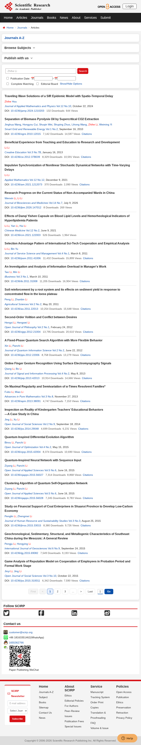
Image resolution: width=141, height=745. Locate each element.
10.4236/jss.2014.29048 (25, 428)
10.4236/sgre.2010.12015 (26, 133)
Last (90, 591)
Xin (8, 345)
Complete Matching (22, 83)
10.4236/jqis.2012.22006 (25, 354)
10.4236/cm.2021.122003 (26, 235)
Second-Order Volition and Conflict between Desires (41, 317)
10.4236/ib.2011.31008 (24, 281)
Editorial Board (49, 83)
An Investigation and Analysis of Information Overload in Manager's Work (55, 266)
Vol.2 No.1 (43, 327)
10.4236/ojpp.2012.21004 (26, 331)
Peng (9, 299)
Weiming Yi (105, 124)
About (76, 17)
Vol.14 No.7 (55, 202)
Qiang (9, 368)
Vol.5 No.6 (50, 470)
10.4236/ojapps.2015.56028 (27, 498)
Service (96, 686)
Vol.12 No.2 (32, 230)
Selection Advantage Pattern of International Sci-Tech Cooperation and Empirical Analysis (67, 243)
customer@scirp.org (20, 632)
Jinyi (8, 571)
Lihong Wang (79, 124)
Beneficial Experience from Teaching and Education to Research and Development (62, 142)
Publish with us (17, 58)
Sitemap (43, 707)
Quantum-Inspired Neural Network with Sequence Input (43, 460)
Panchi (17, 345)
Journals (37, 17)
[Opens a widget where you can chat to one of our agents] (127, 738)
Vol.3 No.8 (47, 396)
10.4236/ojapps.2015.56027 (27, 474)
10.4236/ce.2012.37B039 (25, 156)
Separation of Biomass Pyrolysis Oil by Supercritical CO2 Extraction (52, 119)
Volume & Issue (100, 728)
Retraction (122, 712)
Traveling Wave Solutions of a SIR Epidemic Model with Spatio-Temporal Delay (59, 96)
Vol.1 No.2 (52, 129)
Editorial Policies (74, 700)
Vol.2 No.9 (49, 424)
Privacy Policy (124, 717)
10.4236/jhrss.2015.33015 (26, 525)
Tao (8, 272)
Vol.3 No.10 (49, 575)
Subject (43, 697)
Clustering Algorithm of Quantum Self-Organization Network (46, 483)
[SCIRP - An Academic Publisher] (27, 6)
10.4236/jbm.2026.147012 (26, 207)
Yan (14, 225)
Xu (16, 419)
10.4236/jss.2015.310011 (25, 580)
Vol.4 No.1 (63, 253)
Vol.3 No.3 (74, 520)
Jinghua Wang (13, 124)
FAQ (93, 722)
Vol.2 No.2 (35, 304)
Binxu (9, 442)
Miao (19, 391)
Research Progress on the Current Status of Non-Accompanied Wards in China (60, 192)
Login (130, 6)
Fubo (9, 391)
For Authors (71, 705)
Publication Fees (74, 721)
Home (8, 17)
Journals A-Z (46, 692)
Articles (21, 17)
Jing (8, 419)
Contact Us (45, 712)
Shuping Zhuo (62, 124)
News (64, 17)
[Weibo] (107, 612)
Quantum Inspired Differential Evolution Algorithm (39, 437)
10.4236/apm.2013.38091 (26, 401)
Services (90, 17)
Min (16, 272)
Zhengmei (24, 516)
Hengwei (23, 322)
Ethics (68, 695)
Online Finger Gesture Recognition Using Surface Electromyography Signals (58, 363)
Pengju (10, 543)
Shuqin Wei (45, 124)
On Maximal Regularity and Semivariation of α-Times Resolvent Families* (55, 386)
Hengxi (10, 322)
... (73, 591)
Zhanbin (21, 299)
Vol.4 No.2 (63, 373)
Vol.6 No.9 (54, 548)
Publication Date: (20, 78)
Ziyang (10, 465)
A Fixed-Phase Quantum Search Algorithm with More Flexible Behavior (53, 340)
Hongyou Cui (30, 124)
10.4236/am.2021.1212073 (26, 184)
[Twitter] (6, 612)
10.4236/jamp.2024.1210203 (27, 110)
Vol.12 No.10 (63, 106)
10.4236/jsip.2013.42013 (25, 378)
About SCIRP (70, 688)
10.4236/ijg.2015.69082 (24, 553)
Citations (87, 133)
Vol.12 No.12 (37, 179)
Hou (11, 101)
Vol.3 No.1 (22, 276)
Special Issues (73, 726)
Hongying (24, 543)
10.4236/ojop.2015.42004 (26, 451)
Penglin (10, 516)
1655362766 (16, 642)
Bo (19, 368)
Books (51, 17)
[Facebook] (41, 612)
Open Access (123, 692)
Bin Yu (14, 248)
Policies (122, 686)
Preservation (123, 707)
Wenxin (10, 198)
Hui (22, 225)
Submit (105, 17)
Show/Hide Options (71, 83)
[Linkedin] (74, 612)
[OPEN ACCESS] (108, 6)
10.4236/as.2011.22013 (24, 308)
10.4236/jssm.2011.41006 (26, 258)
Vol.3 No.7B (34, 152)
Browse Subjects (18, 48)
